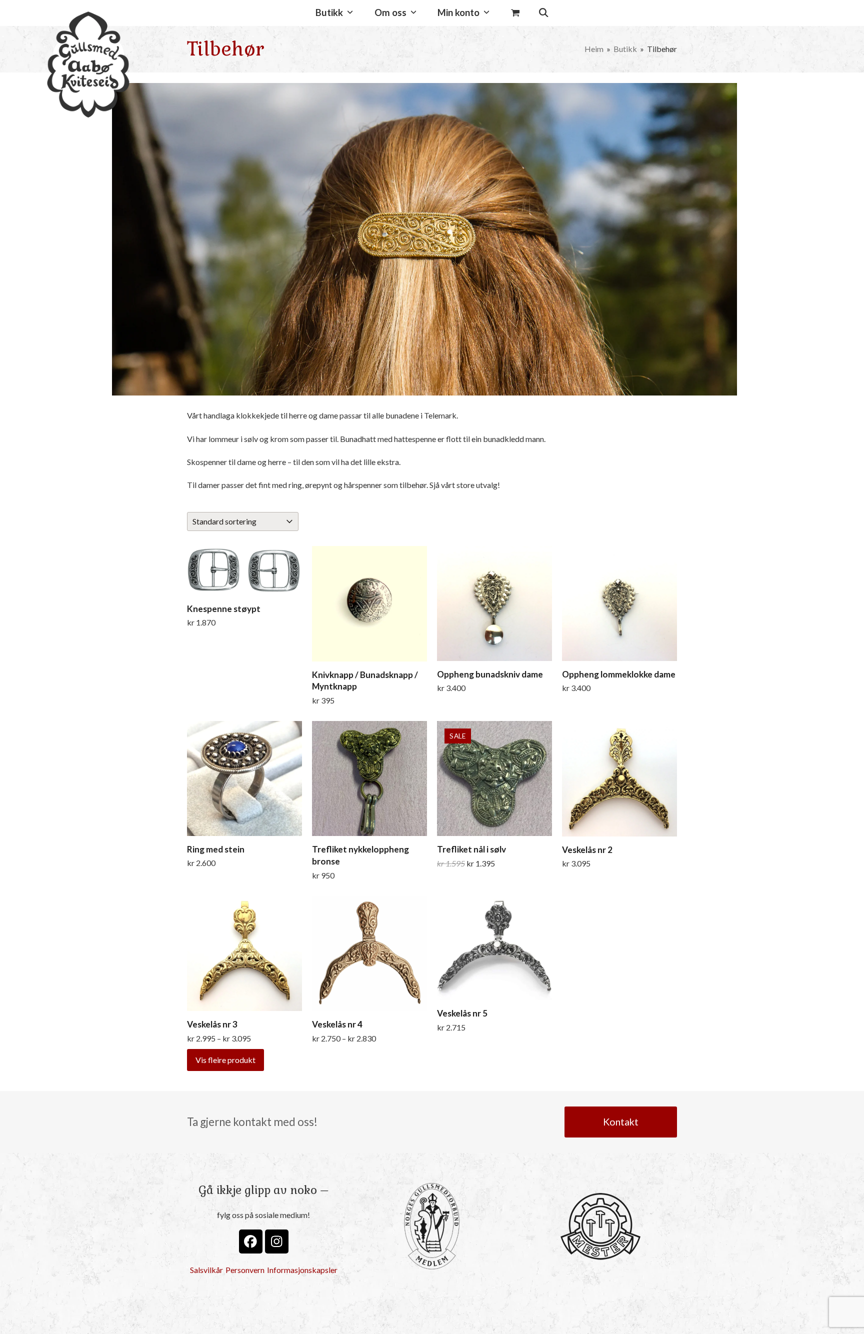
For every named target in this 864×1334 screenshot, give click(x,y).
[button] (515, 13)
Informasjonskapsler (302, 1269)
